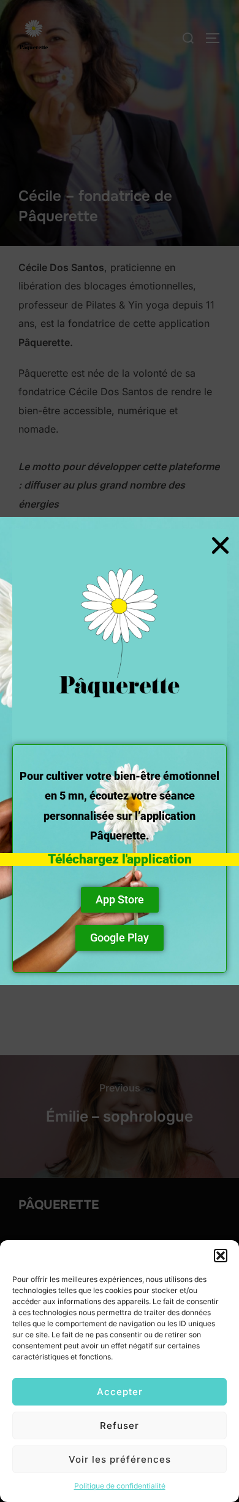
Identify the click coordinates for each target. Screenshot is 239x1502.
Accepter (120, 1392)
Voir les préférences (120, 1459)
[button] (220, 1255)
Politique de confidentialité (119, 1485)
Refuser (119, 1425)
